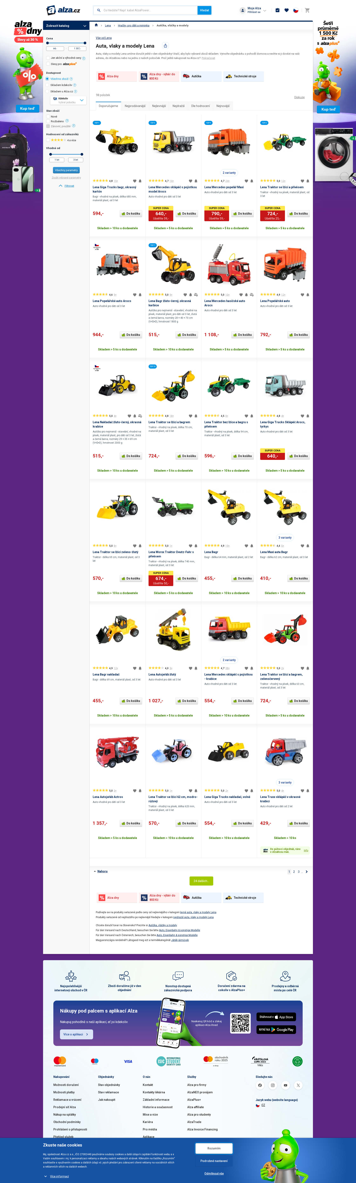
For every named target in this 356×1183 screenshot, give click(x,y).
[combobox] (146, 10)
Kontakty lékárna (154, 1092)
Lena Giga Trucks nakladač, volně (227, 797)
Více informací (59, 1176)
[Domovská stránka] (96, 25)
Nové (54, 116)
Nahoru (102, 871)
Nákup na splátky (64, 1114)
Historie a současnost (157, 1107)
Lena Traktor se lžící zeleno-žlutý (115, 552)
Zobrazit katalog (57, 25)
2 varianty (229, 172)
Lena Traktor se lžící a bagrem (169, 422)
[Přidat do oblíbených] (135, 181)
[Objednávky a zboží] (277, 10)
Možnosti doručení (66, 1085)
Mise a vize (150, 1114)
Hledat (204, 10)
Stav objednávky (109, 1085)
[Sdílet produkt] (165, 45)
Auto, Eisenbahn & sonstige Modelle (179, 930)
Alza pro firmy (196, 1085)
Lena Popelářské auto (275, 301)
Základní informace (156, 1099)
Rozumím (214, 1148)
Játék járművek (180, 940)
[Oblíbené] (286, 10)
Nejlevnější (159, 106)
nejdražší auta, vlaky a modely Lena (193, 917)
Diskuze (299, 97)
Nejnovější (223, 106)
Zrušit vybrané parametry (66, 177)
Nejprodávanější (135, 106)
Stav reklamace (108, 1092)
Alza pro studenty (199, 1114)
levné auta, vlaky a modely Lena (198, 912)
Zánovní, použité (60, 126)
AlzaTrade (194, 1122)
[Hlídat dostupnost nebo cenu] (140, 181)
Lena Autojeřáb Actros (108, 797)
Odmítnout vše (214, 1173)
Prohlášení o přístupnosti (70, 1129)
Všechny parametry (66, 170)
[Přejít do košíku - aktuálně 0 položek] (307, 10)
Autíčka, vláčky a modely (173, 25)
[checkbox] (66, 58)
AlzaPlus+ (194, 1099)
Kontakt (148, 1085)
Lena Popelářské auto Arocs (112, 301)
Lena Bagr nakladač (106, 674)
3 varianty (285, 537)
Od (47, 43)
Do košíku (133, 213)
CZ (263, 1105)
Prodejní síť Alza (64, 1107)
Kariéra (148, 1122)
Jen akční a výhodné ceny (66, 57)
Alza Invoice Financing (202, 1129)
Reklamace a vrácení (67, 1099)
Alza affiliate (195, 1107)
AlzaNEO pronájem (200, 1092)
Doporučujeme (108, 106)
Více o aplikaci (73, 1034)
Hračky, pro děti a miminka (133, 25)
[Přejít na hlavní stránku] (63, 10)
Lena (108, 25)
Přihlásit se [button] (254, 12)
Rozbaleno (57, 121)
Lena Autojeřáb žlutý (162, 674)
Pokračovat (208, 58)
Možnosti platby (64, 1092)
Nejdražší (179, 106)
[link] (66, 186)
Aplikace (148, 1136)
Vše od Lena (104, 38)
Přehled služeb (63, 1136)
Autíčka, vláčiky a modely (163, 925)
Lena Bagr (211, 552)
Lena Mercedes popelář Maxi (224, 187)
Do (85, 43)
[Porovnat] (196, 295)
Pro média (150, 1129)
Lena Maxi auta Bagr (274, 552)
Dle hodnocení (200, 106)
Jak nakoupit (106, 1099)
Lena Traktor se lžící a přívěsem (282, 187)
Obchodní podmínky (67, 1122)
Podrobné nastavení (214, 1161)
